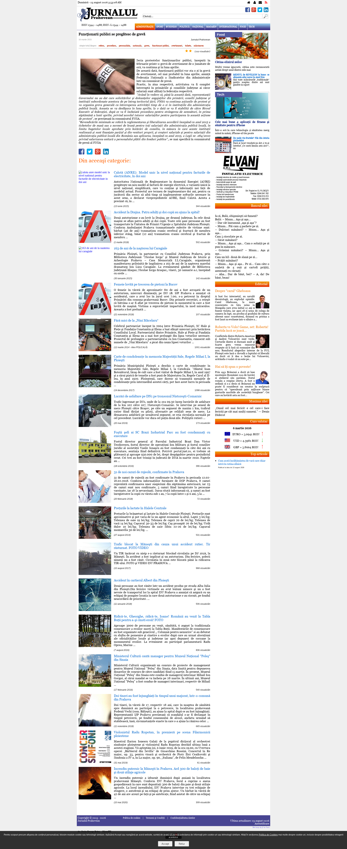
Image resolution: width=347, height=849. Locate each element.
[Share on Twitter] (260, 11)
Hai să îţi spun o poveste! (233, 366)
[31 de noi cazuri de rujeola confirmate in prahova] (95, 501)
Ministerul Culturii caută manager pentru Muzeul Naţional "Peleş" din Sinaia (162, 658)
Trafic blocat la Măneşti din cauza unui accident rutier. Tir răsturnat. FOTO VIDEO (162, 546)
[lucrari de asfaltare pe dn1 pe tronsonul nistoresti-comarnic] (95, 425)
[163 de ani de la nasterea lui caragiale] (95, 251)
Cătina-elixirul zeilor (228, 62)
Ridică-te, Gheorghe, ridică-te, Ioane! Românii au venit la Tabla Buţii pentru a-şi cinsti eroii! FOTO (162, 618)
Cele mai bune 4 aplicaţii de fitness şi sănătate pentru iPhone (242, 123)
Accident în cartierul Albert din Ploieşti (141, 580)
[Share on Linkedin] (266, 11)
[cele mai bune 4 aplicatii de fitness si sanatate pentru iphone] (242, 118)
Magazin (211, 26)
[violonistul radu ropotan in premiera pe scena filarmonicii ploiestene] (95, 761)
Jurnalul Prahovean (200, 39)
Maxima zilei (258, 401)
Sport (159, 26)
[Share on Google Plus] (253, 11)
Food (243, 26)
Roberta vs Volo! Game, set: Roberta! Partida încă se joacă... (241, 328)
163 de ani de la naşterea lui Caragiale (140, 248)
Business (171, 26)
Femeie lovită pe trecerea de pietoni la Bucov (145, 284)
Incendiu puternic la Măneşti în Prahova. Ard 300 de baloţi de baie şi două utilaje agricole (162, 770)
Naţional (198, 26)
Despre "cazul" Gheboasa (232, 291)
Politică (184, 26)
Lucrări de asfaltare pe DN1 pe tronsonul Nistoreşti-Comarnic (158, 396)
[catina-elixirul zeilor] (242, 58)
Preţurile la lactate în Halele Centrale (140, 508)
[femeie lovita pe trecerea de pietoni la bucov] (95, 314)
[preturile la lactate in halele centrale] (95, 537)
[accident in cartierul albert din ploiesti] (95, 610)
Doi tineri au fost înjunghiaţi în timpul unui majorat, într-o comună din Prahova (162, 697)
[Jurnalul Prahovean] (248, 2)
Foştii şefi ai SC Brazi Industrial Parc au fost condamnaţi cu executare (162, 434)
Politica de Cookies (268, 834)
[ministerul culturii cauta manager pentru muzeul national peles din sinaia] (95, 685)
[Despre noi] (254, 2)
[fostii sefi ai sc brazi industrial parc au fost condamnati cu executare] (95, 462)
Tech (252, 26)
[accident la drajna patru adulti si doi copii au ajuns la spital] (95, 241)
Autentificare (262, 823)
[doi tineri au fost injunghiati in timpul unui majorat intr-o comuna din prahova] (95, 725)
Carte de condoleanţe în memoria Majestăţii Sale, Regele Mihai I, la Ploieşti (162, 358)
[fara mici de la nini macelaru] (95, 350)
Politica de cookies (131, 818)
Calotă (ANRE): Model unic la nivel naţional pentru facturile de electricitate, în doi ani (162, 174)
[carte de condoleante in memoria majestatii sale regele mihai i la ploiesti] (95, 386)
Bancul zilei (259, 206)
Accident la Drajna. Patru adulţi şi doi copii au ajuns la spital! (157, 212)
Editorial (261, 284)
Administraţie (145, 26)
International (228, 26)
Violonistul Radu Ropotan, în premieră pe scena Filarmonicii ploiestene (162, 734)
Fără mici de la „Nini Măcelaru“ (136, 320)
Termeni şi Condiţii (155, 818)
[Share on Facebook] (247, 11)
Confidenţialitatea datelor (182, 818)
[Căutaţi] (265, 17)
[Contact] (260, 2)
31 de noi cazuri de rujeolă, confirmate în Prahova (149, 472)
